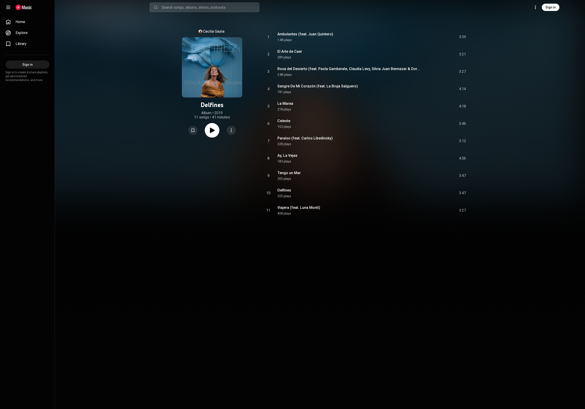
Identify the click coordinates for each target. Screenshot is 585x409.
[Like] (428, 37)
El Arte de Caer (289, 51)
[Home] (24, 7)
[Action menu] (231, 130)
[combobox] (210, 7)
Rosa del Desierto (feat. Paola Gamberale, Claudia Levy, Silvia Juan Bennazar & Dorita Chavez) (349, 69)
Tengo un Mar (289, 173)
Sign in (550, 7)
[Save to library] (193, 130)
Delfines (284, 190)
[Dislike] (437, 37)
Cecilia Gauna (213, 31)
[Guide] (8, 7)
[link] (27, 21)
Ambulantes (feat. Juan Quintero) (305, 34)
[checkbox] (462, 37)
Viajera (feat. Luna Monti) (298, 207)
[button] (192, 130)
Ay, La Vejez (287, 155)
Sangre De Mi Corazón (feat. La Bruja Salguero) (317, 86)
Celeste (283, 121)
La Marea (285, 103)
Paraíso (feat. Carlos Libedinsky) (305, 138)
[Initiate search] (156, 7)
